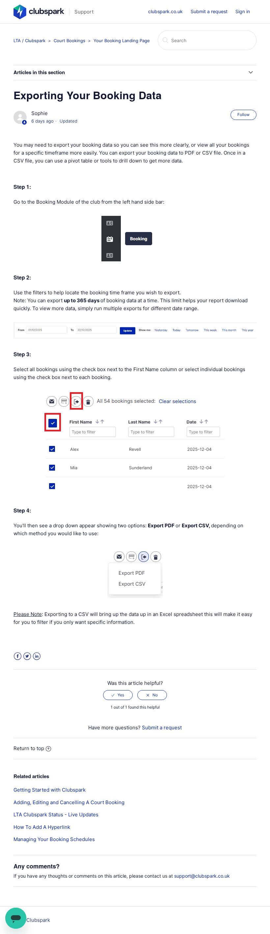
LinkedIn (37, 656)
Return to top (29, 748)
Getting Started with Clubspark (50, 790)
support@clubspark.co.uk (202, 876)
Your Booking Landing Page (122, 40)
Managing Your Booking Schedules (54, 839)
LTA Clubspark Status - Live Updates (56, 814)
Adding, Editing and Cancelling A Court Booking (69, 802)
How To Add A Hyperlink (42, 827)
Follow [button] (243, 114)
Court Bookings (69, 40)
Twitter (27, 656)
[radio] (118, 695)
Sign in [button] (242, 11)
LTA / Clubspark (29, 40)
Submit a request (209, 11)
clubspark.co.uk (165, 11)
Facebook (18, 656)
